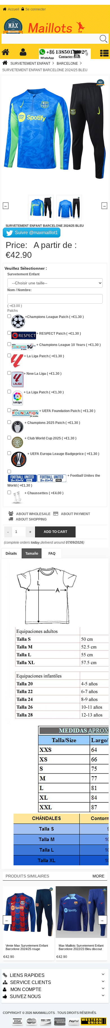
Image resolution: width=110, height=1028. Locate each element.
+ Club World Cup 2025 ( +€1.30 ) (50, 438)
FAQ (52, 554)
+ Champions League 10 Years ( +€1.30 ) (68, 345)
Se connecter (35, 9)
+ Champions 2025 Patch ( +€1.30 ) (52, 423)
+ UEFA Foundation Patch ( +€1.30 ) (67, 411)
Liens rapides (27, 975)
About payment (75, 514)
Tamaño (31, 554)
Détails (11, 554)
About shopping (31, 519)
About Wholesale (33, 514)
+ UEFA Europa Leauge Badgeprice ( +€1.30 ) (63, 454)
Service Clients (30, 982)
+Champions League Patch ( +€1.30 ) (54, 317)
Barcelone (67, 64)
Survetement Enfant (30, 64)
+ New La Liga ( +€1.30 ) (42, 374)
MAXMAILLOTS (44, 1012)
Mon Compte (25, 989)
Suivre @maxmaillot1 (36, 232)
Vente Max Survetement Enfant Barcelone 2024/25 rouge (27, 947)
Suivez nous (25, 996)
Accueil (13, 9)
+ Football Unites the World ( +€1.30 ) (53, 480)
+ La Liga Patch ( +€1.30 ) (43, 356)
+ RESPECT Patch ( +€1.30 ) (58, 334)
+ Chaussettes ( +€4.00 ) (43, 493)
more (98, 876)
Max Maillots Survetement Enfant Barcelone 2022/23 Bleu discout (81, 947)
